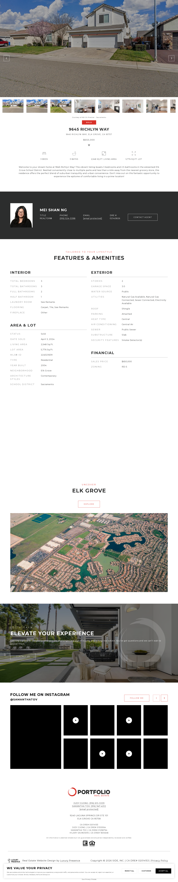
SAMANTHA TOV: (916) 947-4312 (89, 806)
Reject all (129, 871)
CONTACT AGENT (143, 217)
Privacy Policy (159, 860)
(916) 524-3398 (67, 218)
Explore (89, 504)
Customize (146, 871)
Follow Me (137, 698)
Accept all (163, 871)
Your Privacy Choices (89, 879)
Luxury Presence (70, 860)
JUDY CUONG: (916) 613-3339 (89, 803)
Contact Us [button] (23, 656)
